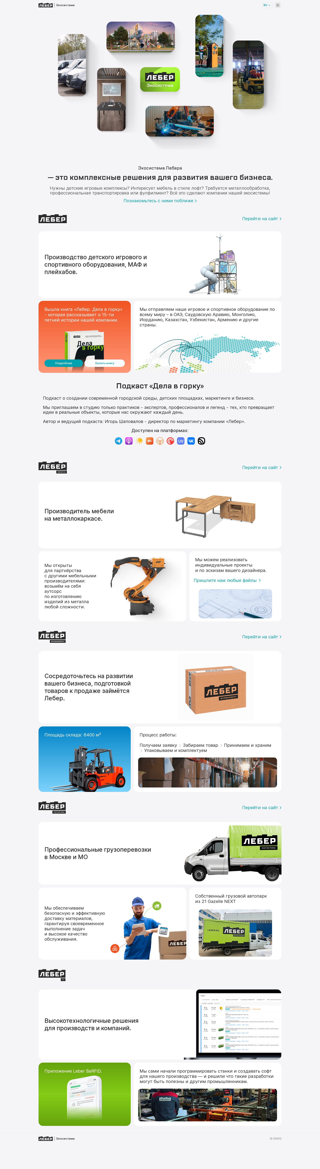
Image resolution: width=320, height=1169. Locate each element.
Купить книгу (104, 363)
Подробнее (63, 363)
